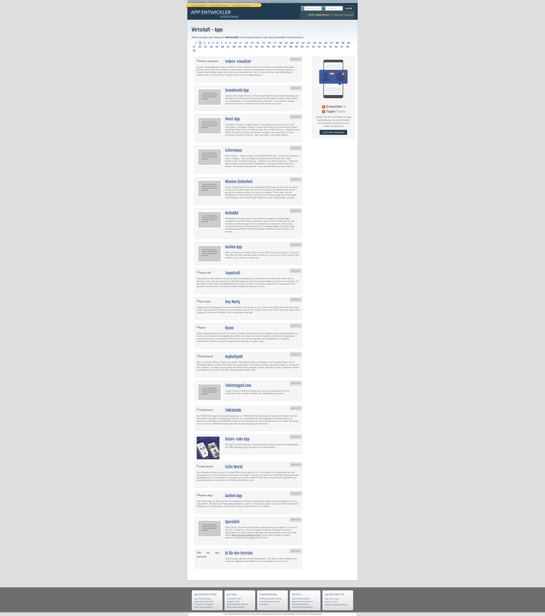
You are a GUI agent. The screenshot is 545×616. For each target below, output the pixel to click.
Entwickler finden (197, 2)
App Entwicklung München (302, 601)
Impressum (274, 2)
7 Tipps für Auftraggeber (204, 604)
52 (313, 46)
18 (280, 42)
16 (269, 42)
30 (348, 42)
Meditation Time (233, 601)
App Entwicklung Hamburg (302, 607)
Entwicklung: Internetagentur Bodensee (266, 614)
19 (286, 42)
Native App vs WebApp (203, 607)
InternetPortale (288, 614)
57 (341, 46)
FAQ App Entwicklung (243, 2)
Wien (337, 599)
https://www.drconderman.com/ (246, 535)
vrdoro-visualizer (238, 61)
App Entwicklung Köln (300, 604)
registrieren (321, 14)
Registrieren (286, 2)
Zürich (335, 602)
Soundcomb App (237, 90)
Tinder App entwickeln (235, 607)
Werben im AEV (302, 614)
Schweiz (328, 602)
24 (314, 42)
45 (273, 46)
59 (194, 50)
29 (342, 42)
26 (325, 42)
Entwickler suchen (241, 5)
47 (285, 46)
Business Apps (261, 2)
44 (268, 46)
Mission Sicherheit (239, 181)
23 (308, 42)
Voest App (232, 119)
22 (303, 42)
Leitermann (233, 150)
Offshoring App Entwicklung (270, 598)
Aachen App (233, 246)
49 (296, 46)
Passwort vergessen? (344, 15)
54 (324, 46)
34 (211, 46)
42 (256, 46)
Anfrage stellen (198, 5)
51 (307, 46)
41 (251, 46)
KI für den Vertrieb (238, 553)
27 (331, 42)
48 (290, 46)
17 (274, 42)
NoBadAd (231, 213)
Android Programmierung (269, 601)
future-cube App (237, 439)
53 (319, 46)
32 (199, 46)
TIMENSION (233, 410)
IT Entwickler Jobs (234, 598)
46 (279, 46)
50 (302, 46)
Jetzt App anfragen (333, 132)
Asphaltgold (234, 356)
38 (233, 46)
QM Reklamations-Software (237, 604)
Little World (234, 466)
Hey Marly (232, 301)
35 (216, 46)
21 (297, 42)
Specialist (232, 521)
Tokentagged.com (238, 385)
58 (347, 46)
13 (252, 42)
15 (263, 42)
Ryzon (229, 328)
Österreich (329, 599)
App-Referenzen (214, 2)
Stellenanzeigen (315, 614)
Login (297, 2)
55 (330, 46)
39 (239, 46)
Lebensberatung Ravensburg (336, 604)
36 (222, 46)
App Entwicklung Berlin (301, 598)
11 (240, 42)
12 (246, 42)
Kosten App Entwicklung (203, 601)
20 (291, 42)
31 (194, 46)
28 (337, 42)
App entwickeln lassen (202, 598)
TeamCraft (232, 273)
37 (228, 46)
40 (245, 46)
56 (336, 46)
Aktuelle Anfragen (219, 5)
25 (320, 42)
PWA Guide (263, 604)
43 (262, 46)
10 (235, 42)
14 (257, 42)
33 (205, 46)
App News (228, 2)
